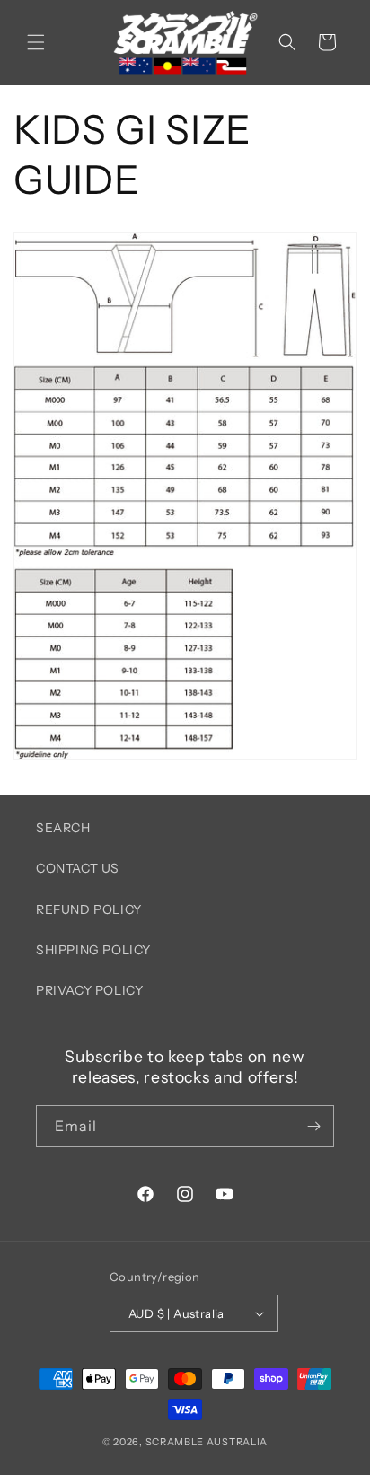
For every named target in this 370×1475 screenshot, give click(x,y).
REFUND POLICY (89, 909)
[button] (36, 42)
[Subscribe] (313, 1126)
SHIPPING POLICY (93, 950)
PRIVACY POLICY (89, 990)
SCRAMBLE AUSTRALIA (207, 1441)
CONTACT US (77, 868)
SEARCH (63, 828)
